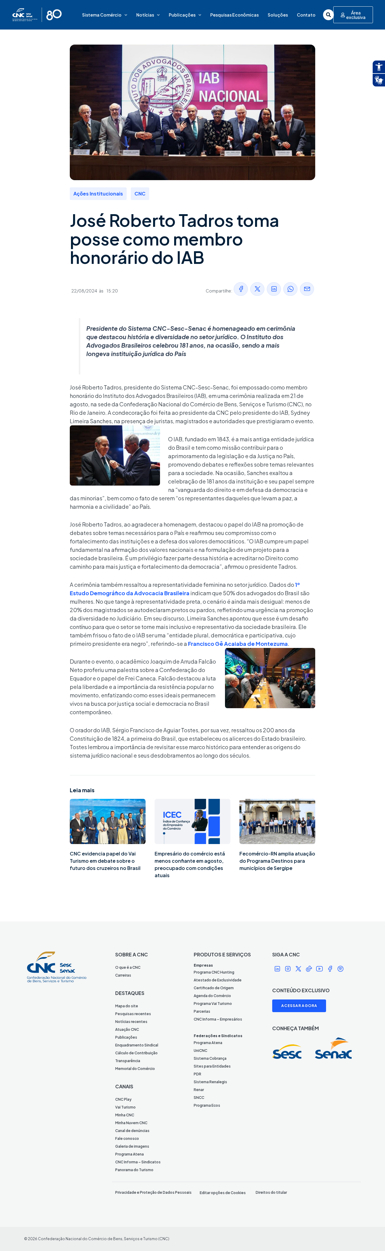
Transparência (127, 1061)
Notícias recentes (131, 1021)
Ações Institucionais (98, 193)
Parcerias (202, 1011)
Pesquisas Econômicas (234, 14)
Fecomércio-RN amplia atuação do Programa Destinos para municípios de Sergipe (277, 860)
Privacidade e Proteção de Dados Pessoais (153, 1192)
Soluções (278, 14)
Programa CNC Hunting (214, 972)
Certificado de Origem (214, 988)
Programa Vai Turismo (213, 1003)
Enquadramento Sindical (136, 1045)
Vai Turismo (125, 1107)
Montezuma (272, 643)
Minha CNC (124, 1115)
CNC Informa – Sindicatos (138, 1162)
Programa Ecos (207, 1105)
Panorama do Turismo (134, 1170)
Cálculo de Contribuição (136, 1053)
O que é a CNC (127, 967)
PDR (197, 1074)
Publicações (182, 14)
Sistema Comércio (102, 14)
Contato (306, 14)
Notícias (145, 14)
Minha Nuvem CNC (131, 1123)
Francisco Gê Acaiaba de (222, 643)
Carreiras (123, 975)
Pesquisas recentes (133, 1014)
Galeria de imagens (132, 1146)
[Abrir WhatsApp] (370, 1236)
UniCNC (200, 1050)
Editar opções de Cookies (223, 1192)
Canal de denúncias (132, 1130)
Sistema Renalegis (210, 1082)
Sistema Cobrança (210, 1058)
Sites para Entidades (212, 1066)
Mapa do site (126, 1006)
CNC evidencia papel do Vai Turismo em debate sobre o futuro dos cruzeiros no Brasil (105, 860)
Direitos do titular (271, 1192)
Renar (199, 1089)
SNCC (199, 1097)
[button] (241, 289)
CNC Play (123, 1099)
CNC (140, 193)
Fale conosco (127, 1138)
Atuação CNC (127, 1029)
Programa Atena (129, 1154)
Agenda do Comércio (212, 995)
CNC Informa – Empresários (218, 1019)
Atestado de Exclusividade (218, 980)
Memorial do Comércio (135, 1068)
